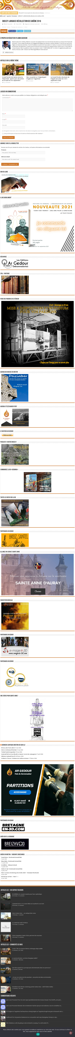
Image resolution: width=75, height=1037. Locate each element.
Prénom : (4, 150)
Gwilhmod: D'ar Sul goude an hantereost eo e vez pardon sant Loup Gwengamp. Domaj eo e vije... (31, 1017)
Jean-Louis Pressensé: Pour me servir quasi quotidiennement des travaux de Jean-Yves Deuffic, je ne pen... (33, 1000)
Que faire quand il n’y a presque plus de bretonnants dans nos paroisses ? (31, 967)
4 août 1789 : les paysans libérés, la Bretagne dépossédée (27, 948)
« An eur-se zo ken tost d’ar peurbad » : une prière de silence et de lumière (31, 977)
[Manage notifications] (70, 1032)
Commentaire (6, 97)
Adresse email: (5, 156)
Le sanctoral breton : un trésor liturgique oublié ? (25, 958)
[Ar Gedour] (37, 5)
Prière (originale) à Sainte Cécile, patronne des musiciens (27, 935)
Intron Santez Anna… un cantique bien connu (24, 913)
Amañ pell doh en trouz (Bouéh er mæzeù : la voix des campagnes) (18, 754)
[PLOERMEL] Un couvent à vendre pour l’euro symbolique (27, 894)
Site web (4, 125)
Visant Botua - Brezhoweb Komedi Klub (11, 857)
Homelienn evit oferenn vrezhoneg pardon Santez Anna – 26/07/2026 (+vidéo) (32, 986)
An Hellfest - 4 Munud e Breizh (9, 865)
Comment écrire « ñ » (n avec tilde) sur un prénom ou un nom (28, 903)
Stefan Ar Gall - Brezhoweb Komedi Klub (11, 869)
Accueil (3, 16)
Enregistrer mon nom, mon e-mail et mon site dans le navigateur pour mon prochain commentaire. (29, 131)
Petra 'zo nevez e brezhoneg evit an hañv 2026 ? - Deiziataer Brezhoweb (20, 872)
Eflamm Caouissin (8, 24)
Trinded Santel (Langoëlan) (8, 752)
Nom (4, 113)
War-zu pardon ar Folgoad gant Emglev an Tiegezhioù (36, 78)
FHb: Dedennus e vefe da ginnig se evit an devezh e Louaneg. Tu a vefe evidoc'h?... (27, 1023)
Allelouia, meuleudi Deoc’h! (8, 756)
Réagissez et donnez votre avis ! (32, 24)
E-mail (4, 119)
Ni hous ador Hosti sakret (7, 748)
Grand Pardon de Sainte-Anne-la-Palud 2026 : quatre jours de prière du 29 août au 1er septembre (13, 78)
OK (38, 1034)
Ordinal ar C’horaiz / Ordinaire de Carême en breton (15, 758)
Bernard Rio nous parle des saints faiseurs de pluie (31, 13)
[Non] (73, 1032)
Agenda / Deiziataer (12, 16)
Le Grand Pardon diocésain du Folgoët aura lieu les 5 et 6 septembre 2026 (60, 78)
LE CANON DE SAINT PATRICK (20, 922)
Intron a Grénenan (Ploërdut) (8, 750)
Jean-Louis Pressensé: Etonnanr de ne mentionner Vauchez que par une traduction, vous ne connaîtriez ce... (34, 1005)
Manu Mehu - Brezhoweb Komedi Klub (11, 861)
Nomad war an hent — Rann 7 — (9, 876)
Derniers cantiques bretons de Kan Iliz (13, 745)
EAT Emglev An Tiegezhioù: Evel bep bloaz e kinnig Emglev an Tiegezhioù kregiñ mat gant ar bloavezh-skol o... (34, 1011)
